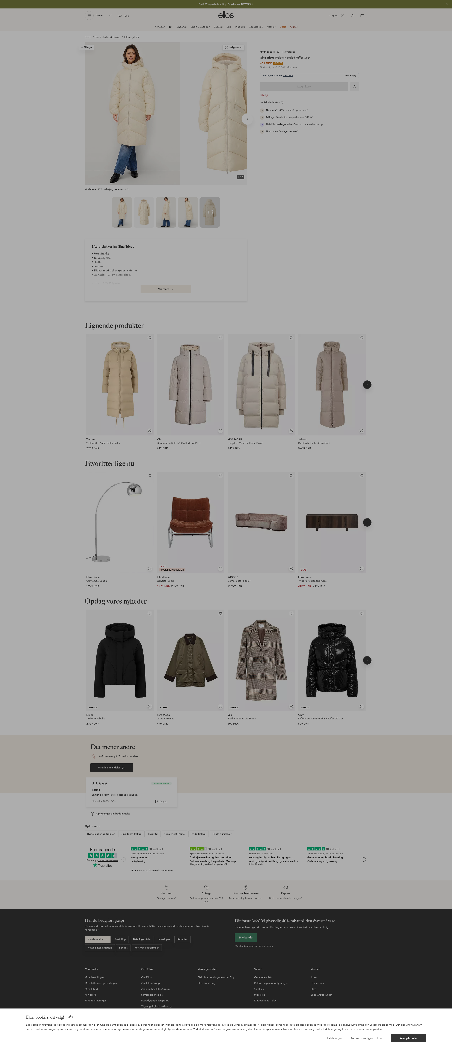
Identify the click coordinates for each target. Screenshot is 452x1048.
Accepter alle (408, 1038)
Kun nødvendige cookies (366, 1038)
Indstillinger (334, 1038)
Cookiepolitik (372, 1029)
